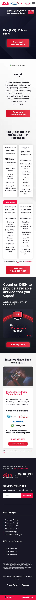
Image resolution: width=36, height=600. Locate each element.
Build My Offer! (18, 344)
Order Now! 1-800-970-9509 (18, 113)
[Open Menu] (33, 3)
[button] (33, 3)
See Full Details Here (21, 468)
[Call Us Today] (5, 598)
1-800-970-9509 (24, 474)
